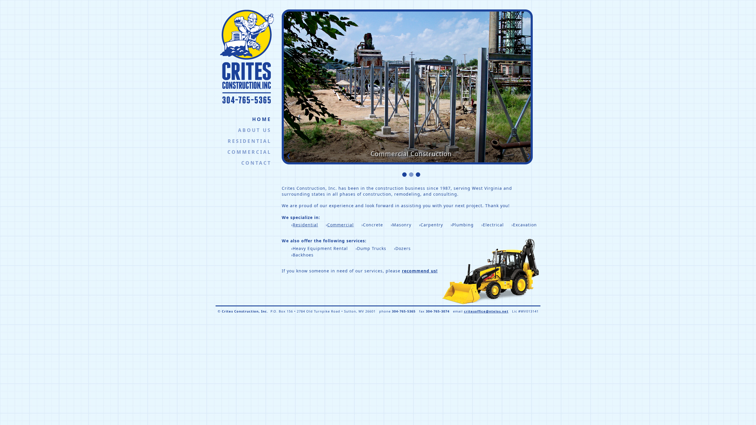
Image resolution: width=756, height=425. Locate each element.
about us (254, 130)
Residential (305, 225)
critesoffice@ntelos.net (486, 311)
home (261, 119)
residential (249, 141)
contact (256, 163)
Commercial (340, 225)
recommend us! (420, 271)
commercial (249, 152)
